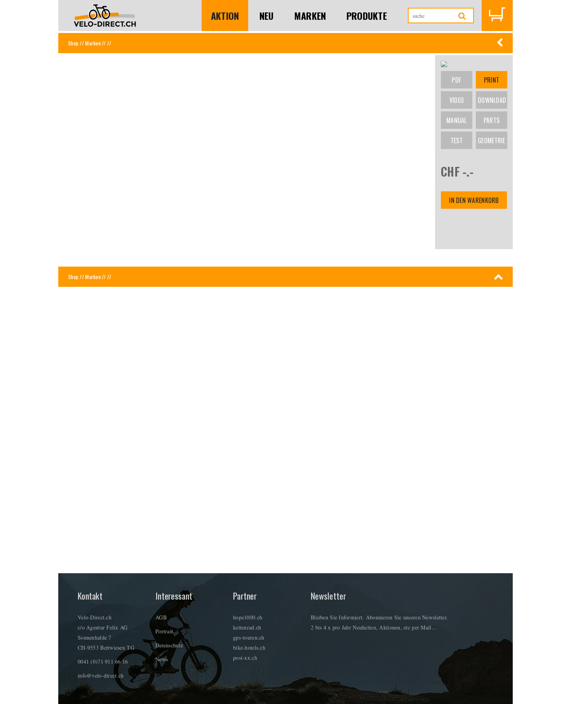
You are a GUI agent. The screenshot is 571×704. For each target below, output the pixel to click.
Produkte (366, 16)
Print (491, 80)
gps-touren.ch (249, 637)
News (161, 659)
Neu (266, 16)
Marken (310, 16)
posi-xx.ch (245, 657)
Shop (73, 43)
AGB (161, 617)
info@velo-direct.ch (101, 675)
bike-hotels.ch (249, 647)
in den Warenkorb (473, 200)
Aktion (225, 16)
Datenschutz (169, 645)
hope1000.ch (247, 617)
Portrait (164, 631)
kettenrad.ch (247, 627)
